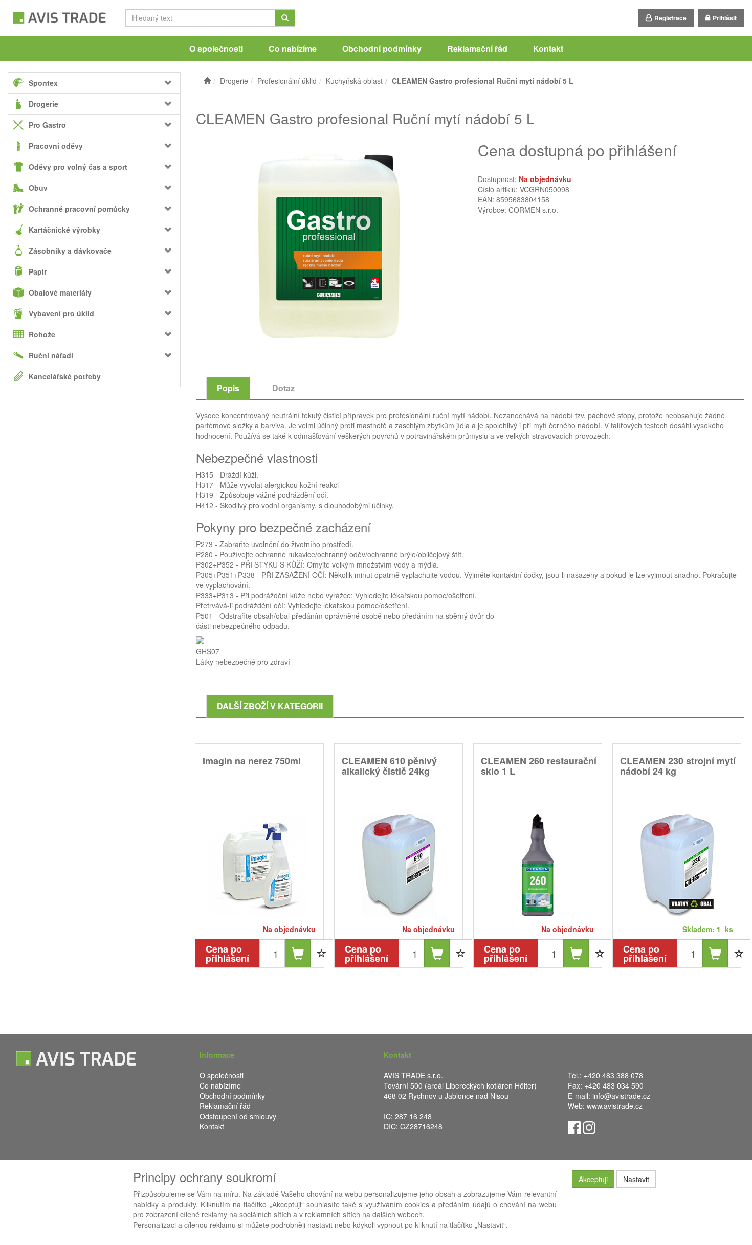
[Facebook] (574, 1126)
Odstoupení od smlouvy (238, 1116)
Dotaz (283, 388)
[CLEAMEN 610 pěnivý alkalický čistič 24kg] (398, 865)
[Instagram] (589, 1126)
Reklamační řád (477, 48)
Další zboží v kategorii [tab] (270, 706)
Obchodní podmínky (382, 48)
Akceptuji (593, 1179)
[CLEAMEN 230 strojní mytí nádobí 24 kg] (677, 865)
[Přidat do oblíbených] (322, 953)
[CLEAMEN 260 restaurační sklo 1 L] (537, 865)
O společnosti (216, 48)
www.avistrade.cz (615, 1106)
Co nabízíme (293, 48)
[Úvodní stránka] (207, 81)
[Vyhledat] (285, 18)
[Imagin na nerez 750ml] (259, 865)
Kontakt (548, 48)
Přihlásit (725, 17)
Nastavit (636, 1179)
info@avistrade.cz (621, 1096)
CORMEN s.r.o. (533, 210)
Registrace (670, 17)
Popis (228, 388)
